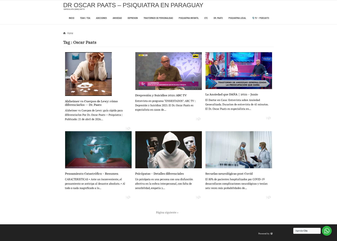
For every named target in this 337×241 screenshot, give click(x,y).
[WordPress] (272, 233)
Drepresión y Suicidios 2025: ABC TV (161, 95)
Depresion (133, 17)
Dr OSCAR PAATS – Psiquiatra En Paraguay (133, 5)
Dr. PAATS (218, 17)
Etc (206, 17)
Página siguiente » (167, 212)
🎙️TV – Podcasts (260, 17)
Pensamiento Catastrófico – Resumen (91, 173)
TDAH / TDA (85, 17)
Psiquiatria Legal (237, 17)
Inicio (71, 17)
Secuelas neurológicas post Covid (229, 173)
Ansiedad (117, 17)
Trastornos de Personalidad (158, 17)
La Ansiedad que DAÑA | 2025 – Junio (231, 94)
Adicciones (101, 17)
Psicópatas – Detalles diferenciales (159, 173)
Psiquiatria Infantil (189, 17)
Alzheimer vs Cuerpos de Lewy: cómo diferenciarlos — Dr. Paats (91, 102)
